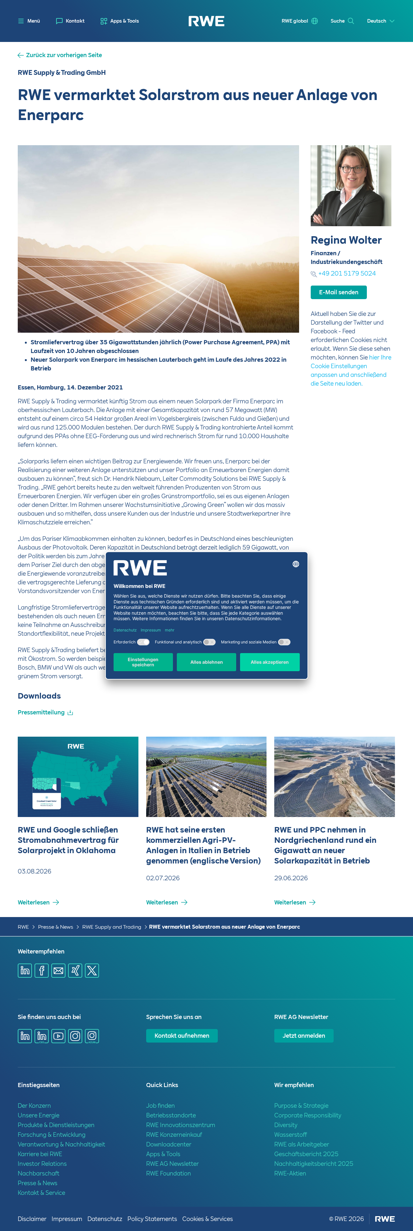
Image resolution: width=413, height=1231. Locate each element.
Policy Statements (152, 1219)
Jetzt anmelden (304, 1035)
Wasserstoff (290, 1134)
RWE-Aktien (290, 1173)
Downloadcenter (168, 1144)
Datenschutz (104, 1219)
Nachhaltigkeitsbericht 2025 (313, 1163)
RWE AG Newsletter (172, 1163)
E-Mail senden (338, 292)
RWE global (295, 21)
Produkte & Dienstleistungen (56, 1125)
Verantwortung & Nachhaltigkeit (61, 1144)
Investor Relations (42, 1163)
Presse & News (55, 927)
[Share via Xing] (75, 971)
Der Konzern (34, 1105)
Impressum (67, 1219)
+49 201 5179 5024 (347, 273)
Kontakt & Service (41, 1192)
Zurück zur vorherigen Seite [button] (64, 55)
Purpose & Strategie (301, 1105)
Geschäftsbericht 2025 (306, 1154)
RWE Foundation (168, 1173)
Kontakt (75, 21)
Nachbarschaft (38, 1173)
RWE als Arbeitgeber (301, 1144)
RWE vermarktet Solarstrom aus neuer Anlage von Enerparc (224, 927)
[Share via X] (92, 971)
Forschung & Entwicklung (52, 1134)
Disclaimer (32, 1219)
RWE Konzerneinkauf (174, 1134)
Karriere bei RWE (40, 1154)
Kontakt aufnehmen (182, 1035)
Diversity (285, 1125)
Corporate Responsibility (307, 1115)
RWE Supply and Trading (111, 927)
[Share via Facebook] (42, 971)
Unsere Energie (38, 1115)
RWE (23, 927)
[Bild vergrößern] (283, 317)
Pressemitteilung (41, 712)
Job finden (160, 1105)
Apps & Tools (124, 21)
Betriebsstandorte (171, 1115)
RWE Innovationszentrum (180, 1125)
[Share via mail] (58, 971)
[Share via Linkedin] (25, 971)
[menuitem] (70, 21)
